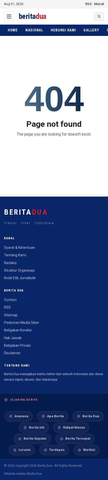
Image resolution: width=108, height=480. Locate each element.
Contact (10, 300)
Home (13, 30)
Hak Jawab (13, 338)
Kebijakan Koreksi (18, 330)
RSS (88, 4)
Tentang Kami (15, 255)
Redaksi (10, 263)
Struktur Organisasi (19, 270)
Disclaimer (12, 353)
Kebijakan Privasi (17, 345)
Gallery (91, 30)
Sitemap (11, 315)
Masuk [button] (99, 4)
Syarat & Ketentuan (19, 248)
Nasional (34, 30)
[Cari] (99, 16)
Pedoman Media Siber (21, 323)
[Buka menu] (9, 16)
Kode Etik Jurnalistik (20, 278)
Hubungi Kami (63, 30)
